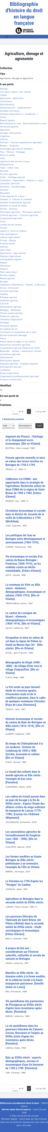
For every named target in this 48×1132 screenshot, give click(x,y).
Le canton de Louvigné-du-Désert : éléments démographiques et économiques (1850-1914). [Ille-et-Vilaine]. (25, 618)
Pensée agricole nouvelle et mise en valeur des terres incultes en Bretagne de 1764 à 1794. (25, 461)
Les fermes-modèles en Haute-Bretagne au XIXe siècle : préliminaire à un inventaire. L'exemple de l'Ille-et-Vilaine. (23, 862)
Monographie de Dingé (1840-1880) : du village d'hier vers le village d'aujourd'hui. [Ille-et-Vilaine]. (23, 668)
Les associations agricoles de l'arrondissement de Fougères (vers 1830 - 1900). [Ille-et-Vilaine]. (23, 837)
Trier (39, 425)
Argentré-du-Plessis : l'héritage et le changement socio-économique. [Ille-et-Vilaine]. (24, 440)
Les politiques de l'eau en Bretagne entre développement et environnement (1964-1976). (25, 539)
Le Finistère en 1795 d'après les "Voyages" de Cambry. (24, 882)
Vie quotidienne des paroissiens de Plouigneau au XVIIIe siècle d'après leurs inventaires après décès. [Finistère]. (24, 1006)
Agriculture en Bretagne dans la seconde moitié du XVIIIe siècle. (24, 900)
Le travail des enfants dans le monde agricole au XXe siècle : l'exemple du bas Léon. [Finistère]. (23, 777)
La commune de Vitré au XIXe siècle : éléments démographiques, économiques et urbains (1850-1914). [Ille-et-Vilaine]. (25, 592)
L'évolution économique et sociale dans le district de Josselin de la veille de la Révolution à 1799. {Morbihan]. (25, 516)
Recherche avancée (14, 419)
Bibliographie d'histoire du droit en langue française (24, 13)
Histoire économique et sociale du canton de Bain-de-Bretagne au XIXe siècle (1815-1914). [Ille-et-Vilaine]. (25, 724)
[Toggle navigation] (7, 36)
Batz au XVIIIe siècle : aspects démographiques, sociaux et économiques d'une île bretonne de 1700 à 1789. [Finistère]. (24, 1063)
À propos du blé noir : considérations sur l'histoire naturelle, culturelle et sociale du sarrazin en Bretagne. (25, 953)
